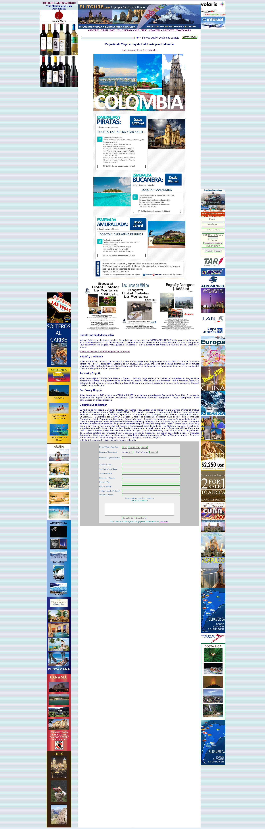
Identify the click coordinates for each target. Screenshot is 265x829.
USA (118, 30)
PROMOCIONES (183, 30)
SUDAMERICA (155, 30)
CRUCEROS (93, 30)
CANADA (126, 30)
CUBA (103, 30)
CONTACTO (168, 30)
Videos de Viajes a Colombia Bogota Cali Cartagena (105, 352)
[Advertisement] (59, 191)
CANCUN (135, 30)
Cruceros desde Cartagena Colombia (139, 50)
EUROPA (111, 30)
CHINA (144, 30)
